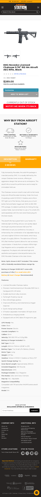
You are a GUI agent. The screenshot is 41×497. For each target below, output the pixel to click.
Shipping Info (25, 426)
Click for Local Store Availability (14, 84)
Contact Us (4, 430)
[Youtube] (23, 453)
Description (10, 159)
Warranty (30, 159)
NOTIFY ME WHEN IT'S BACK (21, 106)
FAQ (2, 432)
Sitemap (15, 493)
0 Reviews (10, 165)
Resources (4, 434)
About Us (4, 426)
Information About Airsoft (29, 438)
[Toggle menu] (2, 7)
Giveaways (4, 428)
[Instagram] (36, 453)
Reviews (3, 438)
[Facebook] (32, 453)
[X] (27, 453)
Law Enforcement (26, 442)
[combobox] (20, 12)
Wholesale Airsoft (26, 440)
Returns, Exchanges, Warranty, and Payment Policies (28, 433)
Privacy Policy (22, 493)
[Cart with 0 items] (37, 7)
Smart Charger (14, 275)
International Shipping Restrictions (28, 428)
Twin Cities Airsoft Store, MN (10, 452)
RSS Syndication (26, 436)
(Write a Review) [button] (20, 74)
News (3, 436)
